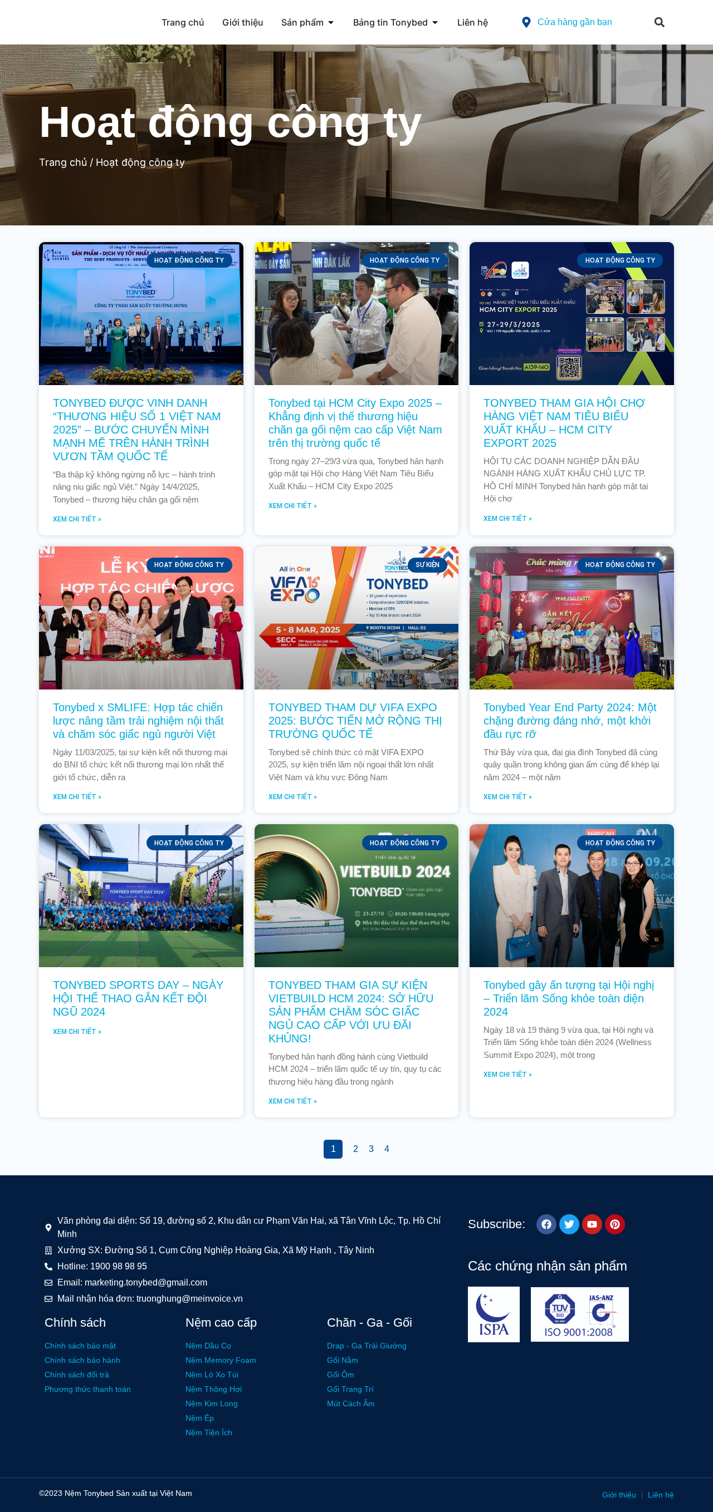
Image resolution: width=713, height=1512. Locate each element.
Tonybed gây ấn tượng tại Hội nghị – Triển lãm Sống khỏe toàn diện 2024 (569, 998)
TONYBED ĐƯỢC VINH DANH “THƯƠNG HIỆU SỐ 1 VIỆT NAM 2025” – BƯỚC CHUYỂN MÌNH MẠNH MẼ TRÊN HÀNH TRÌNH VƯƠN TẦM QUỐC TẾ (137, 429)
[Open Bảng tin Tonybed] (435, 22)
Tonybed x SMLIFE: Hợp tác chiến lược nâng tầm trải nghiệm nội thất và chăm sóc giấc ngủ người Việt (138, 720)
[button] (659, 22)
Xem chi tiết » (77, 519)
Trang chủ (63, 162)
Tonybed (99, 1493)
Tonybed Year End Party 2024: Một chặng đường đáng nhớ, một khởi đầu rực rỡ (570, 720)
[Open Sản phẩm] (330, 22)
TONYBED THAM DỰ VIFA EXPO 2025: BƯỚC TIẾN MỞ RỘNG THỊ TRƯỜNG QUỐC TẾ (355, 720)
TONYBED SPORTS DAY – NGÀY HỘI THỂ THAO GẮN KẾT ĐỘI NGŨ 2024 (138, 998)
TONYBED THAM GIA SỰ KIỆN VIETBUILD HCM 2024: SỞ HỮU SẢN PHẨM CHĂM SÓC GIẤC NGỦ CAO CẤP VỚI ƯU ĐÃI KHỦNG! (350, 1012)
